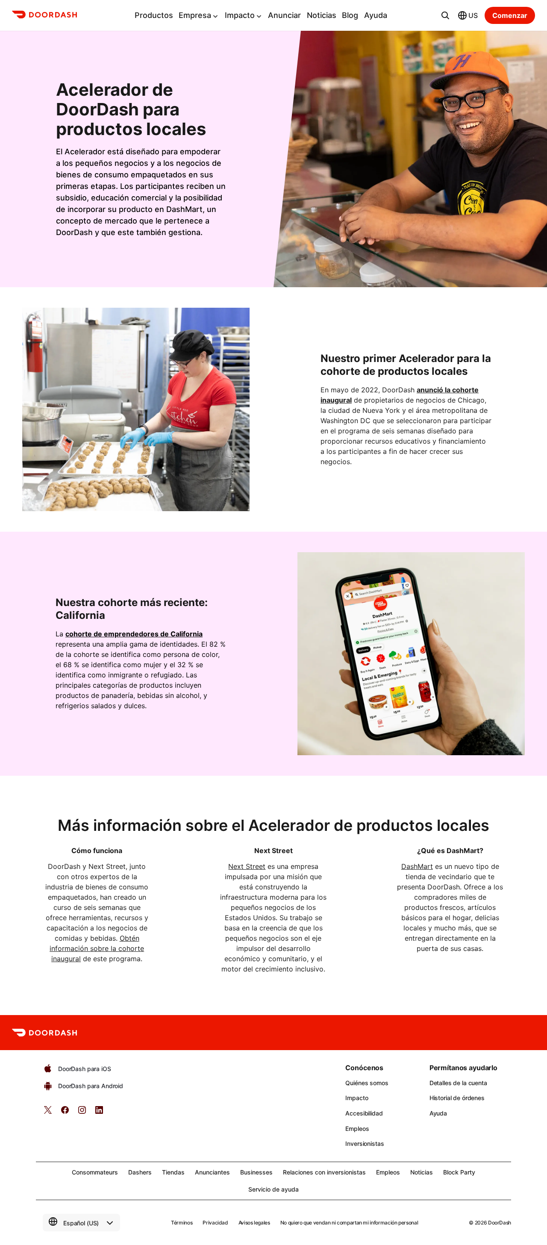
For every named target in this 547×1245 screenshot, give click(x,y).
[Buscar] (445, 15)
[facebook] (65, 1112)
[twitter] (48, 1112)
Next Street (246, 866)
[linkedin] (99, 1112)
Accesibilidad (363, 1113)
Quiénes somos (366, 1082)
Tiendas (173, 1172)
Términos (181, 1222)
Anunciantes (212, 1172)
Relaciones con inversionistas (324, 1172)
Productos (154, 15)
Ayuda (375, 15)
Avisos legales (254, 1222)
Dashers (140, 1172)
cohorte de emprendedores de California (134, 634)
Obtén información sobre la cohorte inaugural (97, 948)
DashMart (417, 866)
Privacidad (215, 1222)
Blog (350, 15)
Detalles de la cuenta (458, 1082)
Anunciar (284, 15)
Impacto (240, 15)
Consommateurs (95, 1172)
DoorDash (499, 1222)
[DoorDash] (44, 16)
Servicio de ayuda (273, 1189)
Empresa (195, 15)
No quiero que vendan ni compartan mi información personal (349, 1222)
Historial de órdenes (457, 1097)
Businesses (256, 1172)
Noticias (321, 15)
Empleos (357, 1128)
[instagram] (82, 1112)
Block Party (459, 1172)
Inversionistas (364, 1143)
